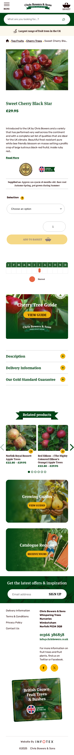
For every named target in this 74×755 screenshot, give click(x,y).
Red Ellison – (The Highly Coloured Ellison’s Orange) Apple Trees (53, 459)
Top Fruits (17, 41)
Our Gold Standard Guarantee (31, 379)
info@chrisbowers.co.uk (54, 639)
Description (15, 356)
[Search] (64, 19)
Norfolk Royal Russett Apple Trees (18, 457)
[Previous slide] (3, 447)
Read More (12, 158)
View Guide (37, 314)
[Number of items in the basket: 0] (66, 6)
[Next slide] (70, 447)
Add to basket (32, 239)
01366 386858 (52, 634)
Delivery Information (23, 367)
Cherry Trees (34, 41)
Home (7, 40)
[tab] (29, 472)
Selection (13, 197)
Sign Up (55, 594)
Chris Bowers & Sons (42, 748)
